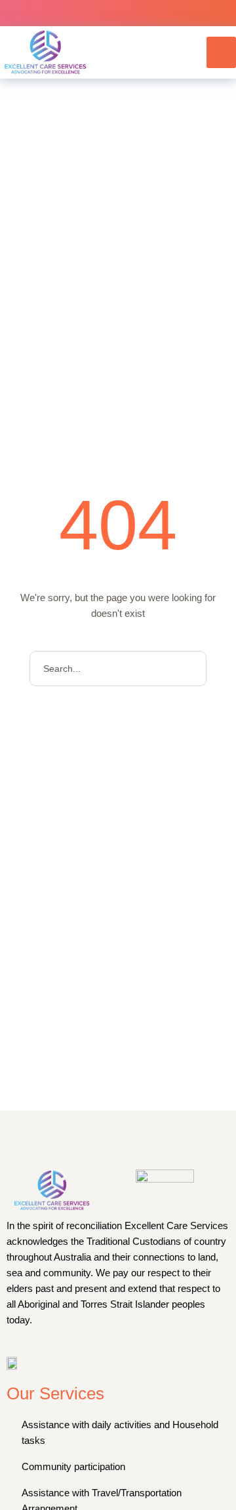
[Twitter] (118, 13)
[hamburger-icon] (221, 52)
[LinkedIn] (147, 13)
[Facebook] (89, 13)
